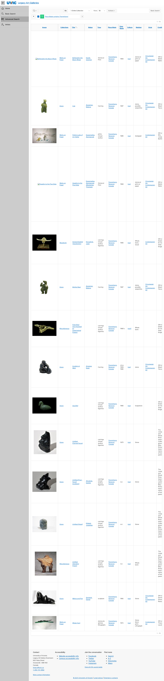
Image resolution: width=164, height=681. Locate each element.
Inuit (129, 59)
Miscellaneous (64, 328)
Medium (139, 27)
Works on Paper (63, 59)
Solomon (89, 60)
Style (150, 27)
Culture (129, 27)
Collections (64, 27)
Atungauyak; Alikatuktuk (90, 184)
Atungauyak (90, 137)
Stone (62, 106)
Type (99, 27)
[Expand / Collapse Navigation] (3, 3)
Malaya (88, 107)
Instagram (92, 663)
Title (78, 27)
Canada (111, 61)
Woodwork (63, 243)
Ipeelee (88, 483)
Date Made (122, 27)
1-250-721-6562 (38, 670)
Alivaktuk (89, 481)
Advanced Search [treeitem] (12, 19)
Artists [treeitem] (7, 24)
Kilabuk (88, 523)
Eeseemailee (90, 135)
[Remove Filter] (82, 16)
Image (44, 27)
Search (111, 656)
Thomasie (89, 187)
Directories (112, 661)
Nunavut (111, 59)
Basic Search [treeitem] (10, 14)
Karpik (88, 58)
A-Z (109, 658)
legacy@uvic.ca (38, 667)
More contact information (41, 675)
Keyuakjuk (89, 242)
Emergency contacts (111, 678)
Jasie (88, 244)
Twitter (91, 658)
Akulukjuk (89, 105)
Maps (110, 663)
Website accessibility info (69, 656)
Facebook (92, 656)
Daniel (88, 599)
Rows (95, 10)
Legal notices (98, 678)
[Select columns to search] (35, 11)
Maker (90, 27)
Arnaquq (89, 366)
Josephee (89, 525)
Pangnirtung (113, 57)
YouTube (91, 661)
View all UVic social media (93, 667)
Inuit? (129, 328)
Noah (88, 368)
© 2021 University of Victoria (83, 678)
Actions (110, 10)
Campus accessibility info (69, 658)
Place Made (112, 27)
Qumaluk (89, 597)
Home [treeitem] (7, 8)
